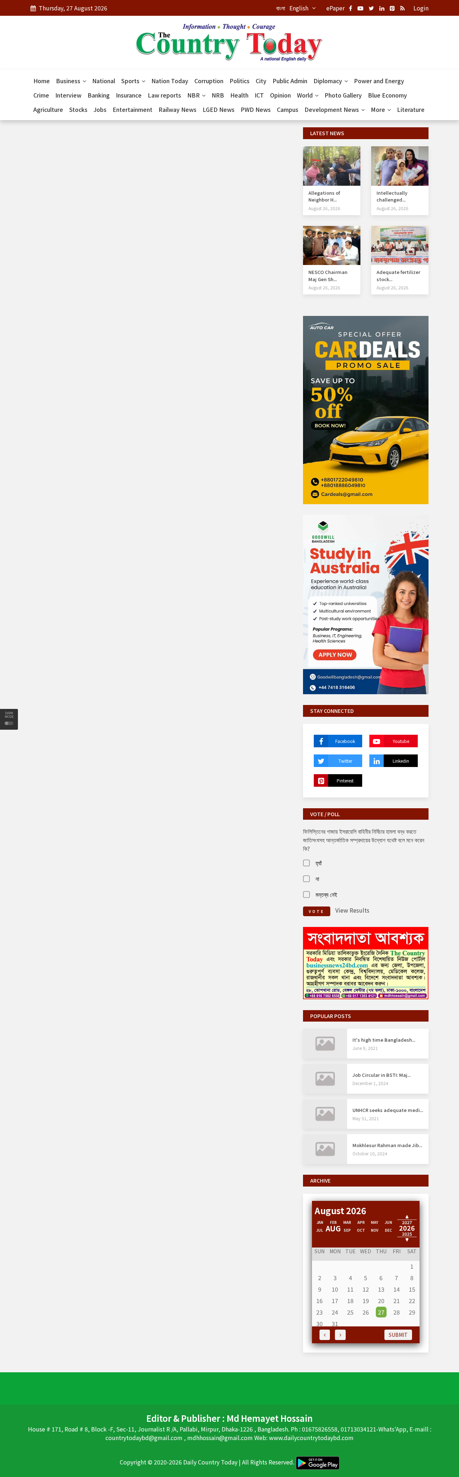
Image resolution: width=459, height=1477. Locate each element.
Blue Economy (387, 95)
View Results (352, 910)
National (103, 80)
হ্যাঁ (319, 862)
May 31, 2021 (365, 1118)
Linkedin (401, 761)
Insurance (129, 95)
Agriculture (48, 109)
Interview (68, 95)
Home (41, 80)
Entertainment (132, 109)
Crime (41, 95)
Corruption (208, 80)
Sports (131, 80)
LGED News (219, 109)
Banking (98, 95)
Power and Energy (379, 80)
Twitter (345, 761)
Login (421, 8)
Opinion (280, 95)
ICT (259, 95)
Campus (287, 109)
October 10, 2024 (369, 1153)
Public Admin (290, 80)
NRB (218, 95)
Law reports (164, 95)
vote (317, 911)
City (261, 80)
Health (239, 95)
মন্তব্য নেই (326, 894)
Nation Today (169, 80)
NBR (194, 95)
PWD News (256, 109)
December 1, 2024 (370, 1083)
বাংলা (280, 8)
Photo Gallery (343, 95)
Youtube (401, 741)
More (379, 109)
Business (69, 80)
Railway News (177, 109)
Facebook (345, 741)
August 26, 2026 (324, 208)
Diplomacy (328, 80)
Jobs (100, 109)
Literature (411, 109)
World (305, 95)
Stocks (78, 109)
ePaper (335, 8)
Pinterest (345, 780)
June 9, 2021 (365, 1048)
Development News (332, 109)
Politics (240, 80)
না (317, 878)
